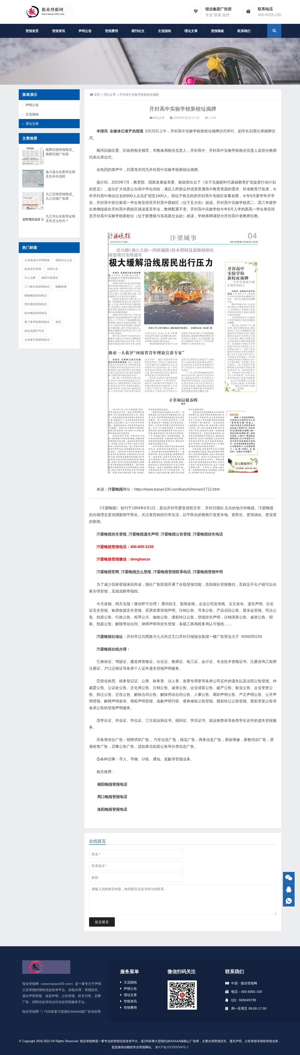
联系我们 (244, 31)
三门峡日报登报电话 (37, 286)
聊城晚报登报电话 (35, 295)
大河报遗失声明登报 (37, 260)
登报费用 (111, 31)
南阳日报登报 (49, 277)
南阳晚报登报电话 (112, 784)
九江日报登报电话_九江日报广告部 (60, 196)
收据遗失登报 (32, 269)
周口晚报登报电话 (112, 797)
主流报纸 (164, 31)
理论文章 (191, 31)
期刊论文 (138, 31)
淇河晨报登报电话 (35, 304)
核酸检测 (61, 286)
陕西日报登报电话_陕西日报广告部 (60, 152)
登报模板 (217, 31)
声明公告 (85, 31)
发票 (58, 322)
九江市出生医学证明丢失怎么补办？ (60, 218)
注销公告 (52, 269)
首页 (97, 94)
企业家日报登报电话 (37, 339)
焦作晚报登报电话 (35, 313)
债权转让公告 (63, 260)
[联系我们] (289, 889)
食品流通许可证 (34, 330)
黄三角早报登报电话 (37, 322)
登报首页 (32, 31)
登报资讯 (58, 31)
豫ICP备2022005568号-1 (171, 1047)
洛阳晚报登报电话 (112, 809)
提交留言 (102, 922)
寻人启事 (30, 277)
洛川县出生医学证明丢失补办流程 (60, 174)
